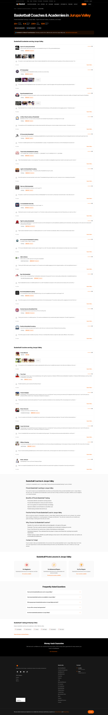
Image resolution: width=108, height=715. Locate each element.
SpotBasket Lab (61, 674)
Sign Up (84, 4)
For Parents (35, 1)
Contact (76, 4)
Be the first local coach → (72, 32)
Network (43, 4)
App (46, 4)
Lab (54, 1)
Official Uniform (61, 690)
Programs (51, 4)
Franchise (70, 4)
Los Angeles (18, 629)
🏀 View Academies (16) (19, 28)
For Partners (51, 1)
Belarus (17, 680)
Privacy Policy (66, 711)
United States (34, 8)
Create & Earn (61, 692)
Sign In (89, 4)
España (91, 1)
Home (15, 8)
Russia (17, 679)
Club (39, 4)
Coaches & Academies (31, 4)
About (28, 1)
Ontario (36, 629)
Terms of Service (58, 711)
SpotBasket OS (64, 4)
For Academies (45, 1)
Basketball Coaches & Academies (24, 8)
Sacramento (52, 629)
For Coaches (40, 1)
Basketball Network (62, 682)
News (31, 1)
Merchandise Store (62, 694)
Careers (59, 698)
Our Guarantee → (54, 651)
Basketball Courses (62, 700)
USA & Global (86, 1)
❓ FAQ (39, 28)
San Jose (61, 629)
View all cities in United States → (22, 634)
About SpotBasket (61, 668)
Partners (60, 678)
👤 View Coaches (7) (31, 28)
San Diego (44, 629)
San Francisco (27, 629)
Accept (90, 711)
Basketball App (61, 688)
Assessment (56, 4)
